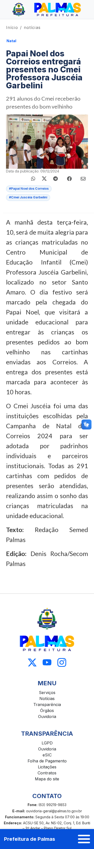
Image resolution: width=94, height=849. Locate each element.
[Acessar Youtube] (47, 662)
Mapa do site (47, 778)
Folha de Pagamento (47, 760)
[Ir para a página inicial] (47, 9)
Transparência (47, 704)
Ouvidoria (47, 716)
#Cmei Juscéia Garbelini (28, 197)
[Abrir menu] (84, 839)
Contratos (47, 772)
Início (12, 27)
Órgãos (47, 710)
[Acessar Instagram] (61, 662)
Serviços (47, 692)
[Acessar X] (32, 662)
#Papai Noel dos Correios (29, 188)
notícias (32, 27)
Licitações (47, 766)
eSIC (47, 754)
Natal (11, 41)
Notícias (47, 698)
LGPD (47, 742)
